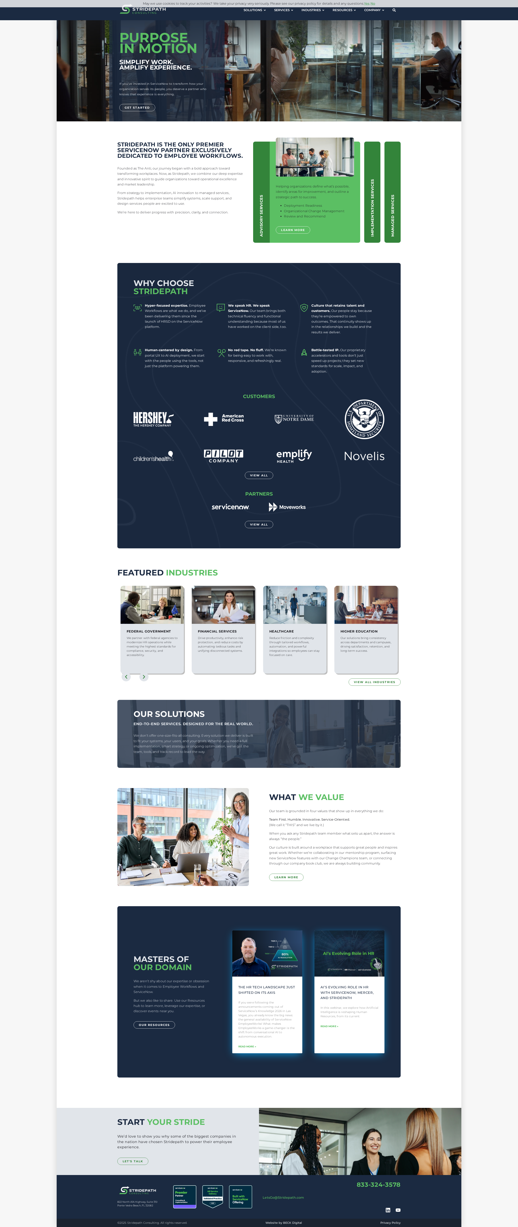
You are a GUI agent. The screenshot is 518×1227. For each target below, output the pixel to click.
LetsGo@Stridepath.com (283, 1197)
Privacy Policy (390, 1223)
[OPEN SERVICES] (292, 10)
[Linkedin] (388, 1210)
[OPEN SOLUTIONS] (264, 10)
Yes (366, 3)
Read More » (247, 1046)
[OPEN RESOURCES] (354, 10)
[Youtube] (398, 1210)
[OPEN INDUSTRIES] (323, 10)
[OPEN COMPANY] (383, 10)
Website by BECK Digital (283, 1223)
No (372, 3)
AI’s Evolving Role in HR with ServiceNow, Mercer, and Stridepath (347, 992)
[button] (126, 676)
